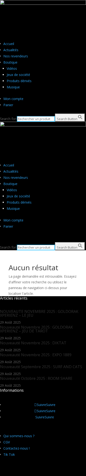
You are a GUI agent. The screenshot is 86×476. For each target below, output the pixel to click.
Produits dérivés (19, 81)
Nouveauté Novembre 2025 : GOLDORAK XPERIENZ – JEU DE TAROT (36, 329)
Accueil (8, 43)
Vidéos (12, 68)
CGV (6, 442)
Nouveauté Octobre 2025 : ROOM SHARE (36, 378)
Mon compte (13, 98)
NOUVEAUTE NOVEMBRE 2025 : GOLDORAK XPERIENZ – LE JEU (39, 313)
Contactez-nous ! (16, 448)
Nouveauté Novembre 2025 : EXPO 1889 (35, 354)
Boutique (10, 62)
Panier (8, 105)
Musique (13, 87)
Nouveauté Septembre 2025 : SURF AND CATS (41, 366)
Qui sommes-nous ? (18, 436)
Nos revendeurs (15, 56)
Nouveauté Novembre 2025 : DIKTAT (33, 343)
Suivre (50, 404)
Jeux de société (18, 74)
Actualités (10, 50)
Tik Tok (9, 454)
